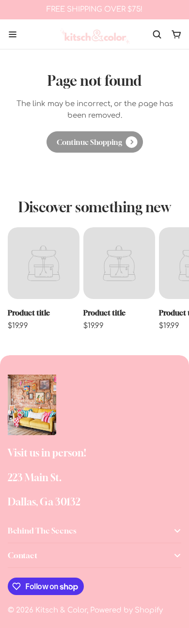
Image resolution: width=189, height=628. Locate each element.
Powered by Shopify (126, 610)
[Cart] (176, 34)
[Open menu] (12, 34)
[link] (95, 142)
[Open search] (157, 34)
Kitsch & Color (61, 610)
